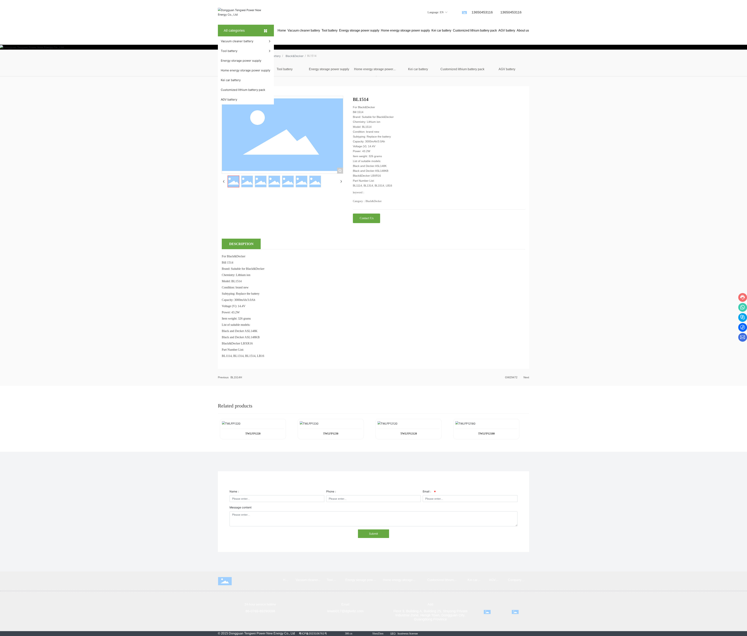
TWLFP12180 (486, 433)
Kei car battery (418, 69)
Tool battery (285, 69)
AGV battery (507, 69)
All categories (234, 30)
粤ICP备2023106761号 (313, 633)
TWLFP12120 (408, 433)
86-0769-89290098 (260, 611)
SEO (393, 633)
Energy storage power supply (329, 69)
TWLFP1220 (252, 433)
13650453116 (482, 12)
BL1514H (236, 377)
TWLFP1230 (330, 433)
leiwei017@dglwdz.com (345, 611)
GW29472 (511, 377)
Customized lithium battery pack (462, 69)
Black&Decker (294, 56)
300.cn (348, 633)
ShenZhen (377, 633)
